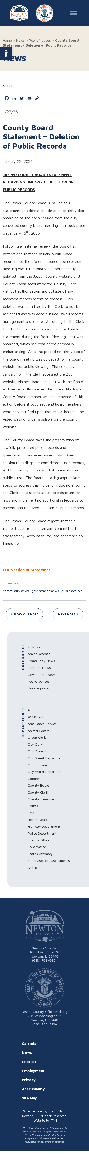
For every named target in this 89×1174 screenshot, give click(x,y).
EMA (31, 813)
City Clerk (35, 744)
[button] (6, 53)
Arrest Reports (39, 654)
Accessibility (33, 1089)
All (29, 710)
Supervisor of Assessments (49, 861)
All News (34, 647)
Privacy (29, 1080)
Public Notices (40, 40)
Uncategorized (39, 688)
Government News (45, 591)
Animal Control (39, 731)
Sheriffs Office (39, 840)
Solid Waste (37, 847)
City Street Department (46, 758)
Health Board (38, 819)
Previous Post (25, 614)
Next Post (67, 614)
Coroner (34, 778)
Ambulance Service (42, 724)
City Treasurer (38, 765)
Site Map (29, 1098)
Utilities (33, 867)
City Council (37, 751)
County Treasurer (41, 799)
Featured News (39, 668)
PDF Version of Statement (26, 570)
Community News (16, 591)
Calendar (30, 1043)
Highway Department (44, 826)
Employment (33, 1071)
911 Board (35, 717)
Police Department (42, 833)
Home (7, 40)
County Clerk (38, 792)
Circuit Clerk (37, 737)
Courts (33, 806)
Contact (29, 1062)
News (20, 40)
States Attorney (40, 854)
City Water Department (46, 772)
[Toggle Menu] (73, 13)
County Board (38, 785)
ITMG (54, 1120)
